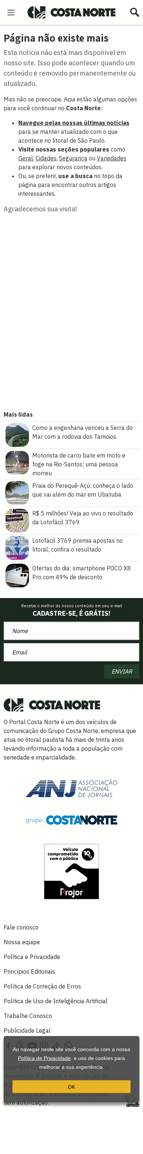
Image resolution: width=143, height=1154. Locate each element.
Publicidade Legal (27, 1030)
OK (71, 1087)
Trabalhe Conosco (28, 1015)
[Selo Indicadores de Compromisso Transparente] (71, 871)
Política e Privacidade (32, 956)
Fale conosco (21, 927)
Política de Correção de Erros (42, 986)
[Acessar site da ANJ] (71, 787)
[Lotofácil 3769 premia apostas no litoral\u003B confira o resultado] (17, 547)
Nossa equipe (22, 942)
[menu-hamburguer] (11, 11)
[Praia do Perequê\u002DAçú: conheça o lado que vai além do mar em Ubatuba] (17, 492)
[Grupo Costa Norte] (71, 820)
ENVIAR (121, 671)
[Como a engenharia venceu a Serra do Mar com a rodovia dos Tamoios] (17, 434)
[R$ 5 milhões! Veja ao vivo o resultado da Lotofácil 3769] (17, 520)
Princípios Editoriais (29, 971)
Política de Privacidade (44, 1058)
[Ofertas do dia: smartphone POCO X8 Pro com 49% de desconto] (17, 574)
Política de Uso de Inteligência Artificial (55, 1001)
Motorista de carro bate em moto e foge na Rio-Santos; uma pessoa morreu (78, 464)
